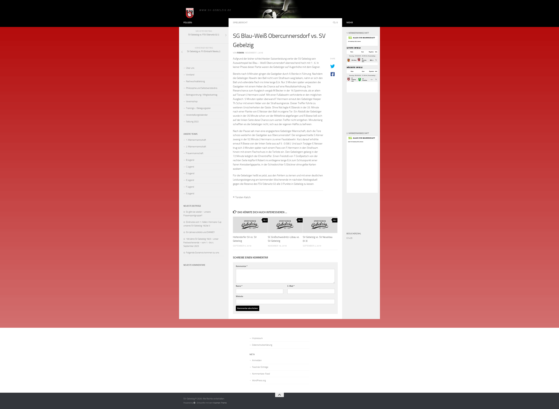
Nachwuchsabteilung (195, 81)
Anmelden (257, 360)
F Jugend (190, 186)
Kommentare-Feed (261, 373)
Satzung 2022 (192, 121)
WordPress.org (259, 380)
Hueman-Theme (220, 403)
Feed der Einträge (260, 367)
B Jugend (190, 160)
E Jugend (190, 180)
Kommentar (241, 266)
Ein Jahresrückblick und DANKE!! (200, 232)
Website (239, 296)
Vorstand (190, 74)
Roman (240, 53)
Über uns (190, 68)
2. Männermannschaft (196, 146)
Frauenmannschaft (194, 153)
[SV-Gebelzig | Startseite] (189, 13)
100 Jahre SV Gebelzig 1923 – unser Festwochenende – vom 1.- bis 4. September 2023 (201, 242)
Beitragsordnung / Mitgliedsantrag (201, 94)
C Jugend (190, 166)
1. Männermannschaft (196, 140)
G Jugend (190, 193)
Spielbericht (240, 22)
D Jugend (190, 173)
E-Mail (290, 286)
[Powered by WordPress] (194, 403)
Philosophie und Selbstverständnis (201, 88)
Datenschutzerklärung (262, 345)
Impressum (257, 338)
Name (239, 286)
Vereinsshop (192, 101)
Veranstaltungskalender (197, 115)
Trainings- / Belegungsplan (198, 108)
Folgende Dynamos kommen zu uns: (202, 252)
